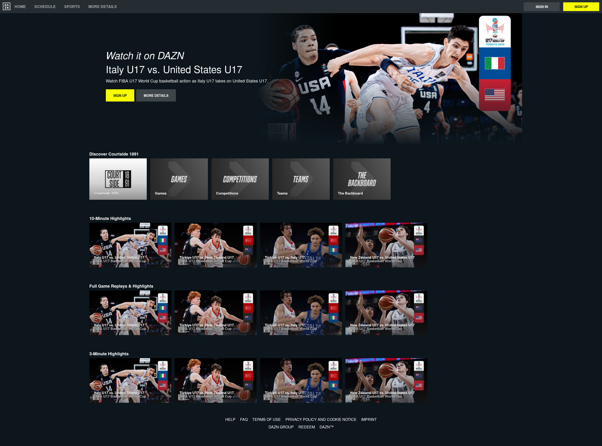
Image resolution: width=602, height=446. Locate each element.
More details (102, 6)
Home (20, 6)
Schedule (45, 6)
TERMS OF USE (266, 419)
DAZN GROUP (281, 427)
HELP (230, 419)
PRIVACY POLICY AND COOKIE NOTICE (320, 419)
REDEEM (306, 427)
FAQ (244, 419)
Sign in (542, 6)
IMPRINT (369, 419)
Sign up (581, 6)
